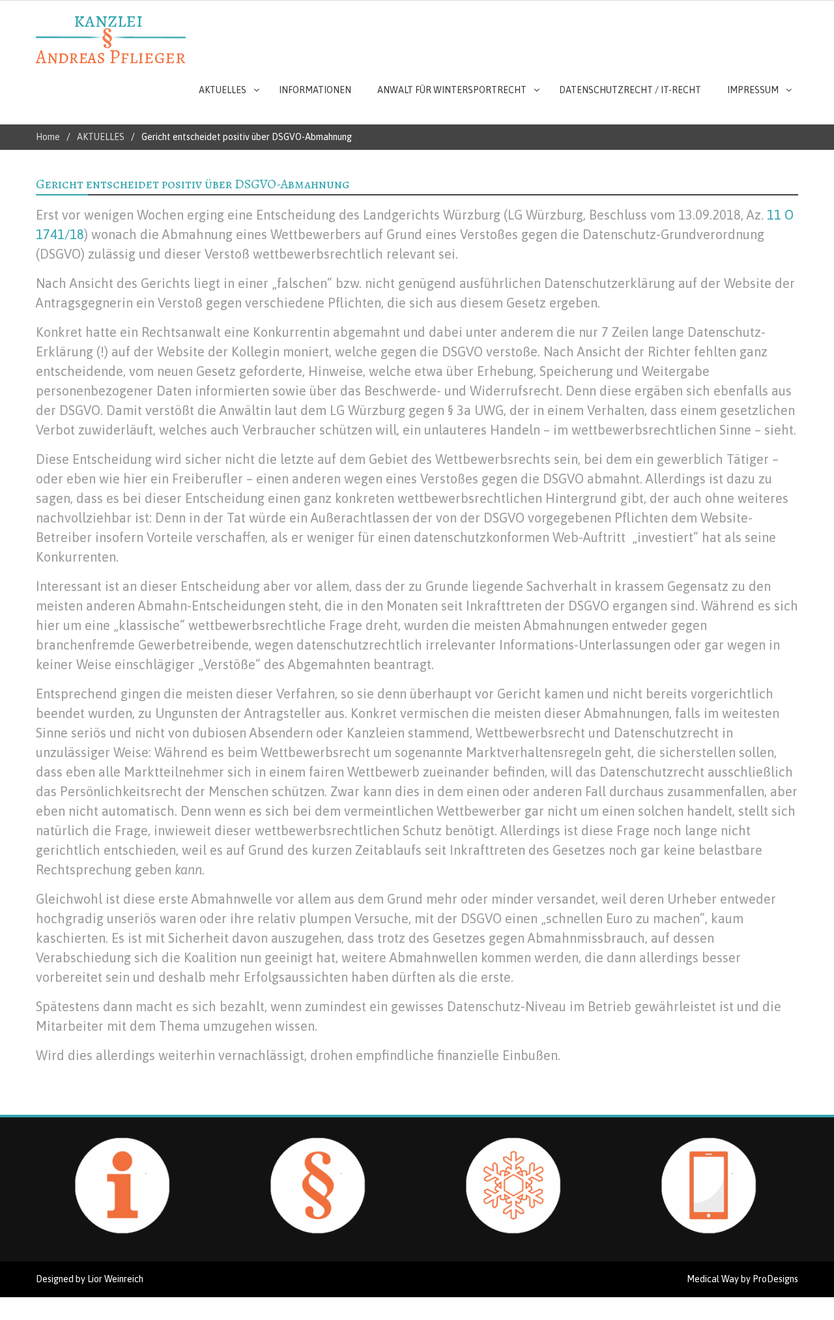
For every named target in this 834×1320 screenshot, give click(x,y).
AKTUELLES (222, 90)
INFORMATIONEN (315, 90)
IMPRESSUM (753, 90)
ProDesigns (775, 1279)
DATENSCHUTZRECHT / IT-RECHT (630, 90)
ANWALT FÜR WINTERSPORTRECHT (451, 90)
